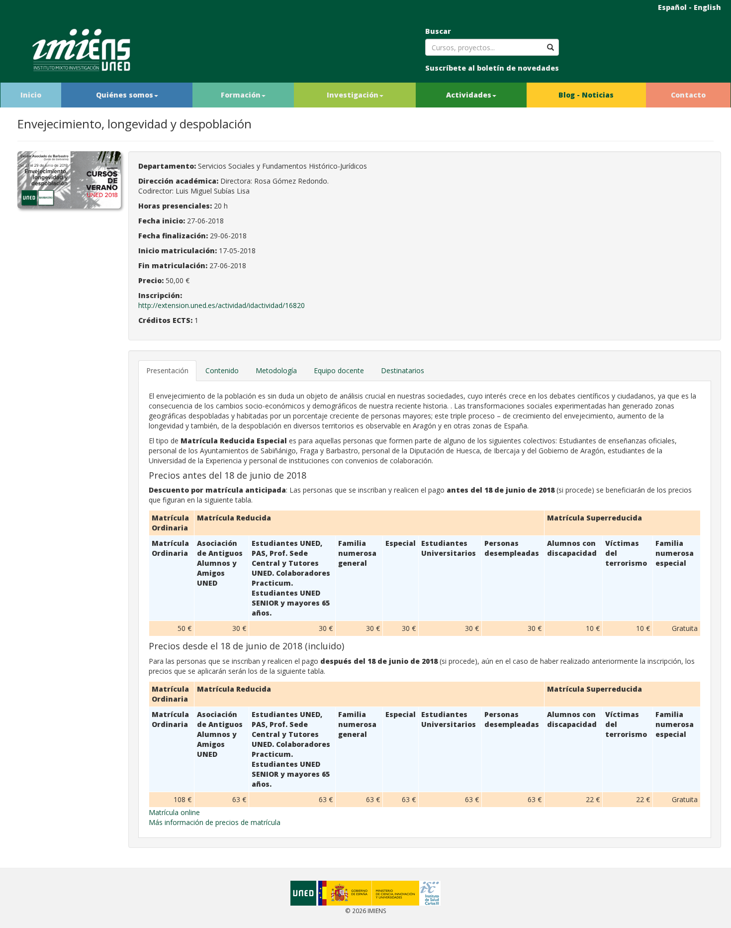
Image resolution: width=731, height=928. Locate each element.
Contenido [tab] (222, 370)
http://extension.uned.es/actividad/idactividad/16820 (221, 305)
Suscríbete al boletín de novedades (492, 68)
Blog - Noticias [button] (586, 95)
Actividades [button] (468, 95)
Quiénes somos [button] (124, 95)
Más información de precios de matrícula (214, 822)
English (707, 7)
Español (672, 7)
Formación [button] (241, 95)
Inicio (30, 95)
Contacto (688, 95)
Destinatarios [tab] (402, 370)
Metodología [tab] (276, 370)
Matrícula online (174, 812)
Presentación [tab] (167, 370)
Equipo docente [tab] (339, 370)
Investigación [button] (352, 95)
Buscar (438, 31)
